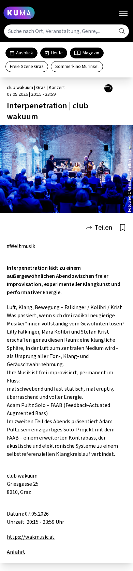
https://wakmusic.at (31, 537)
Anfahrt (16, 552)
